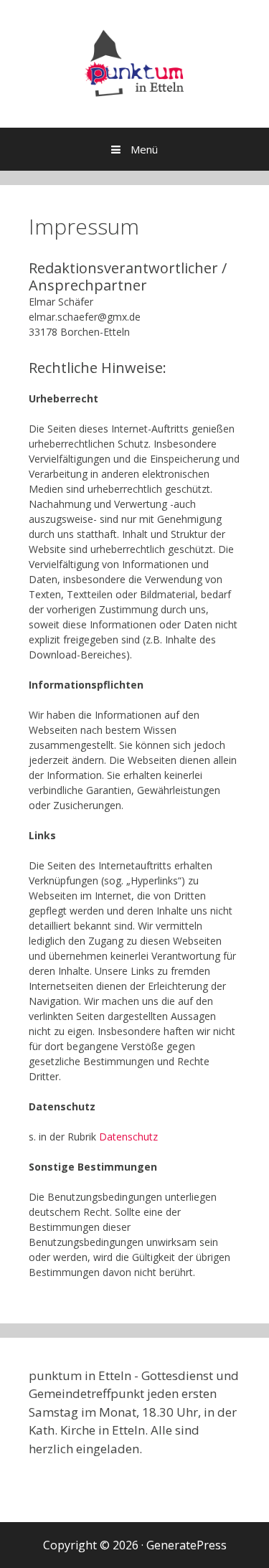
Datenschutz (128, 1136)
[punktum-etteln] (134, 63)
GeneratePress (186, 1545)
